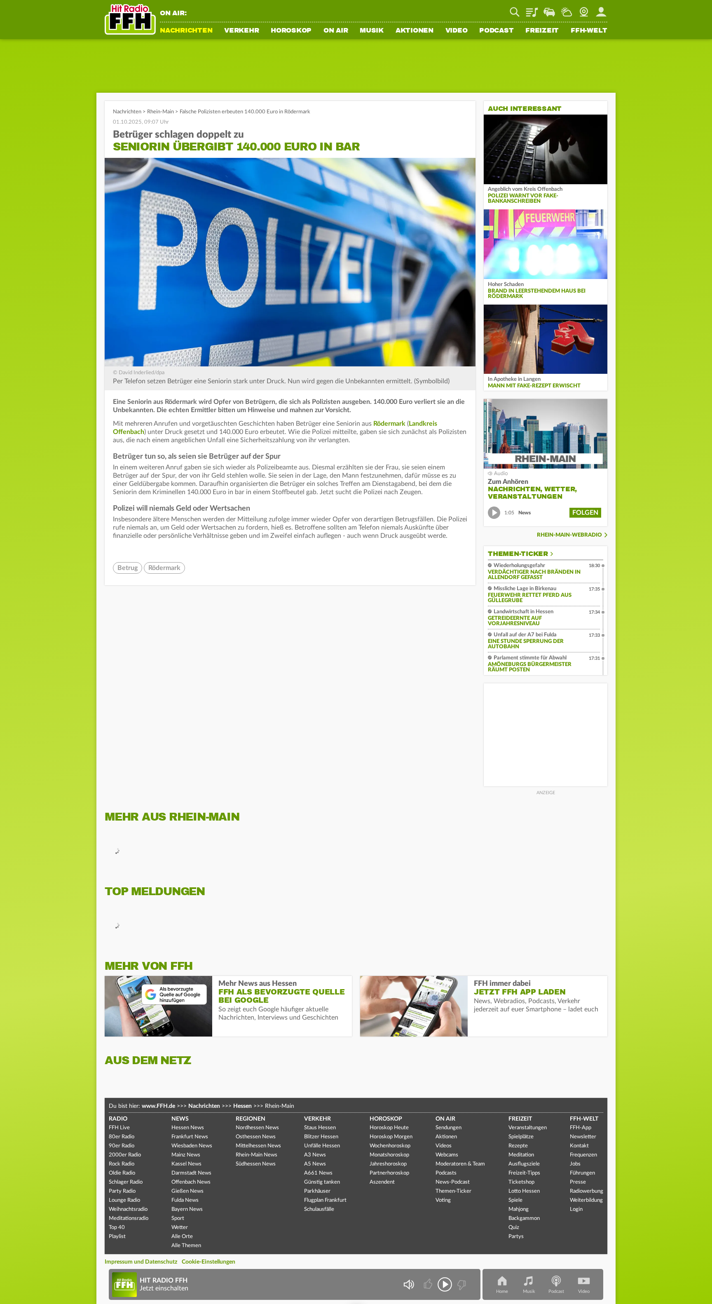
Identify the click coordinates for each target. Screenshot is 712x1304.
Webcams (447, 1155)
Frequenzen (583, 1155)
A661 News (318, 1173)
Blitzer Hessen (321, 1137)
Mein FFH (601, 9)
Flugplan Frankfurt (325, 1200)
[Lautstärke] (408, 1284)
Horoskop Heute (389, 1127)
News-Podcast (453, 1182)
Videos (444, 1146)
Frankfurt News (189, 1137)
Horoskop (291, 31)
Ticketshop (521, 1182)
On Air (335, 31)
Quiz (513, 1227)
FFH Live (119, 1127)
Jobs (575, 1164)
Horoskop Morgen (391, 1137)
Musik (372, 31)
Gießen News (187, 1191)
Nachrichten (186, 31)
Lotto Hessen (524, 1191)
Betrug (127, 568)
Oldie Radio (122, 1173)
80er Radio (121, 1137)
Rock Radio (121, 1164)
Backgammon (524, 1218)
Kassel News (186, 1164)
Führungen (582, 1173)
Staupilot (549, 9)
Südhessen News (256, 1164)
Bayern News (187, 1209)
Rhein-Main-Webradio (569, 535)
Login (576, 1209)
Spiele (515, 1200)
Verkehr (241, 31)
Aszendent (382, 1182)
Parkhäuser (317, 1191)
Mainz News (185, 1155)
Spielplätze (521, 1137)
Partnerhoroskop (389, 1173)
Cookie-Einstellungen (208, 1262)
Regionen (250, 1119)
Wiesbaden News (191, 1146)
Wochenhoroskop (390, 1146)
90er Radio (121, 1146)
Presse (578, 1182)
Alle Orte (182, 1236)
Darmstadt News (191, 1173)
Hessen (242, 1106)
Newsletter (583, 1137)
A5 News (315, 1164)
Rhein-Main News (256, 1155)
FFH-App (580, 1127)
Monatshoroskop (389, 1155)
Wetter (566, 9)
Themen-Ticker (518, 554)
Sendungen (448, 1127)
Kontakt (579, 1146)
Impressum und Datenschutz (141, 1262)
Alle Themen (186, 1245)
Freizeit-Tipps (524, 1173)
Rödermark (389, 423)
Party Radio (122, 1191)
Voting (443, 1200)
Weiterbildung (586, 1200)
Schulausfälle (319, 1209)
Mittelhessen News (258, 1146)
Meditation (521, 1155)
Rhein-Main (160, 112)
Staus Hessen (320, 1127)
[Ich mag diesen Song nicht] (461, 1284)
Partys (516, 1236)
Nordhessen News (257, 1127)
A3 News (315, 1155)
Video (456, 31)
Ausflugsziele (524, 1164)
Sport (177, 1218)
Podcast (496, 31)
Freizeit (542, 31)
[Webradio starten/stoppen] (445, 1284)
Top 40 (117, 1227)
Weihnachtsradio (128, 1209)
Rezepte (518, 1146)
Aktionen (414, 31)
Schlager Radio (126, 1182)
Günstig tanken (322, 1182)
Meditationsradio (128, 1218)
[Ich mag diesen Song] (429, 1284)
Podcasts (446, 1173)
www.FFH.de (158, 1106)
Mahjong (518, 1209)
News (180, 1119)
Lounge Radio (124, 1200)
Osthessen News (256, 1137)
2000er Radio (125, 1155)
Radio (118, 1119)
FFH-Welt (589, 31)
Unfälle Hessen (322, 1146)
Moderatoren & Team (460, 1164)
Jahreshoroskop (388, 1164)
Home (502, 1291)
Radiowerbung (586, 1191)
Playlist (532, 9)
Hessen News (187, 1127)
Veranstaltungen (527, 1127)
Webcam (584, 9)
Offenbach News (191, 1182)
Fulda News (185, 1200)
